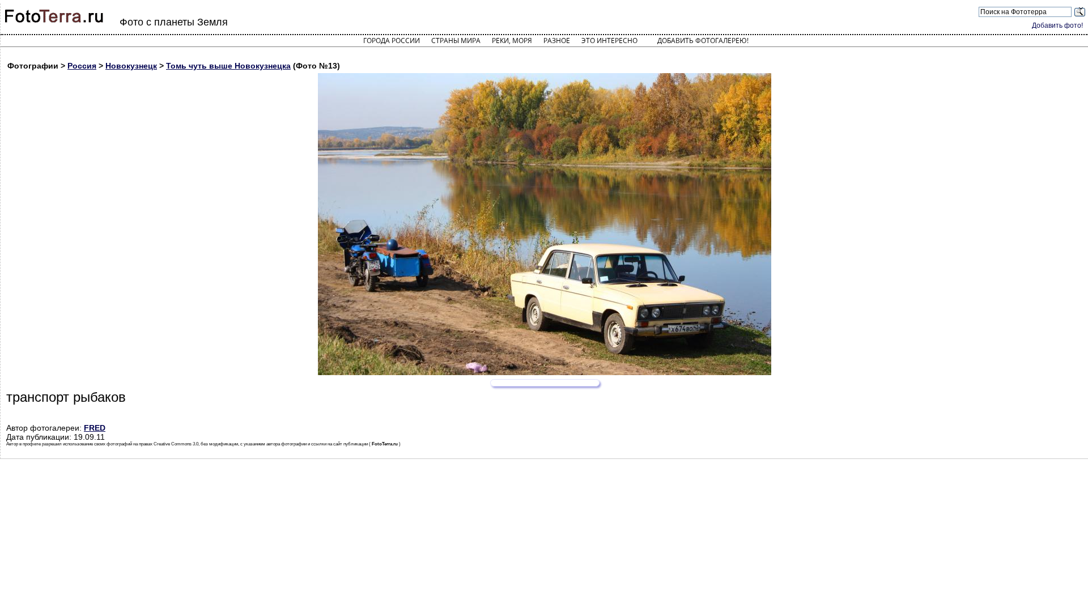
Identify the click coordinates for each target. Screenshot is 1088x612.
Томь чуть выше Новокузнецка (228, 65)
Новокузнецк (131, 65)
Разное (556, 40)
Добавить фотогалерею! (703, 40)
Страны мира (456, 40)
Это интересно (609, 40)
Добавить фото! (1057, 25)
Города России (391, 40)
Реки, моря (512, 40)
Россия (81, 65)
